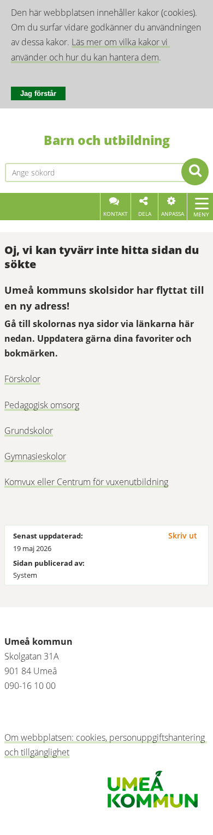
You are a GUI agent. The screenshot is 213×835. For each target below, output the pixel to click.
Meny (201, 214)
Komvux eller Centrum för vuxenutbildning (86, 482)
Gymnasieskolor (35, 456)
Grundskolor (28, 431)
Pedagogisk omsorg (41, 405)
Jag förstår (38, 93)
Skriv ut (182, 535)
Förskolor (22, 379)
